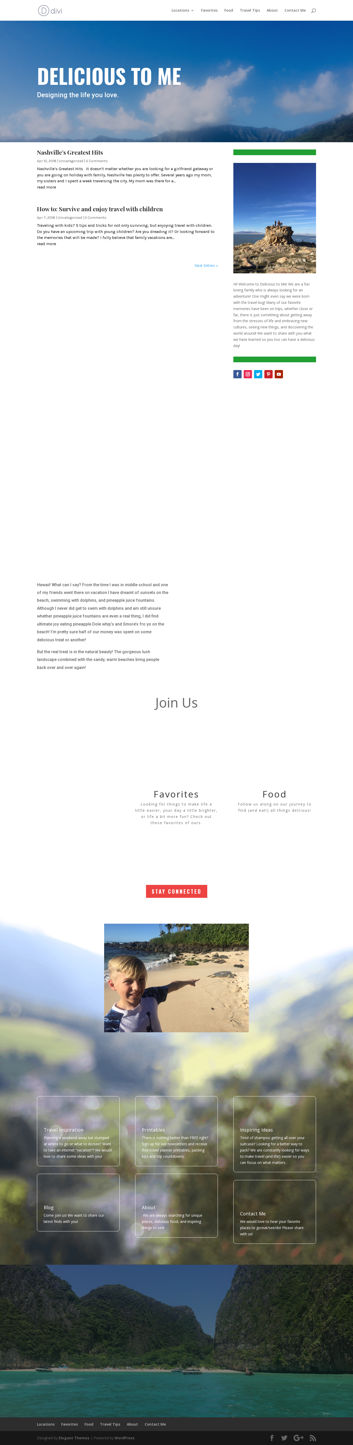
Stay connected (177, 891)
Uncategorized (71, 161)
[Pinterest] (268, 374)
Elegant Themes (74, 1437)
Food (228, 11)
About (272, 11)
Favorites (209, 11)
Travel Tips (250, 11)
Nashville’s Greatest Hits (70, 152)
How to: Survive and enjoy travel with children (100, 209)
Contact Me (295, 11)
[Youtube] (279, 374)
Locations (180, 11)
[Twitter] (258, 374)
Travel (78, 794)
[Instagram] (248, 374)
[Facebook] (237, 374)
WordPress (124, 1437)
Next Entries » (206, 265)
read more (46, 187)
